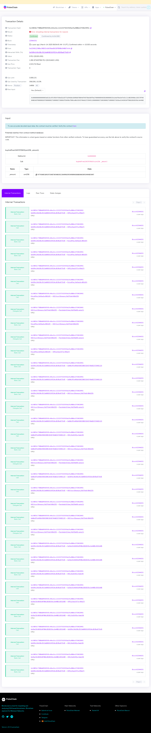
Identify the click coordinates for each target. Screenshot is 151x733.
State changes (55, 193)
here (74, 126)
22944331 (33, 41)
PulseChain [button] (109, 7)
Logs (28, 193)
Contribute (44, 714)
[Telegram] (11, 716)
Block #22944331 (138, 212)
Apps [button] (97, 7)
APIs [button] (86, 7)
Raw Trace (40, 193)
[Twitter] (7, 716)
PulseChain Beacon (123, 710)
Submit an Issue (46, 710)
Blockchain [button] (60, 7)
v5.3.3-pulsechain (13, 727)
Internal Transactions (13, 193)
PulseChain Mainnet (73, 710)
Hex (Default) (36, 90)
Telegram (44, 718)
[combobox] (135, 7)
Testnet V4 (95, 710)
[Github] (3, 716)
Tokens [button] (74, 7)
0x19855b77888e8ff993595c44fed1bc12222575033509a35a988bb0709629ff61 (57, 210)
